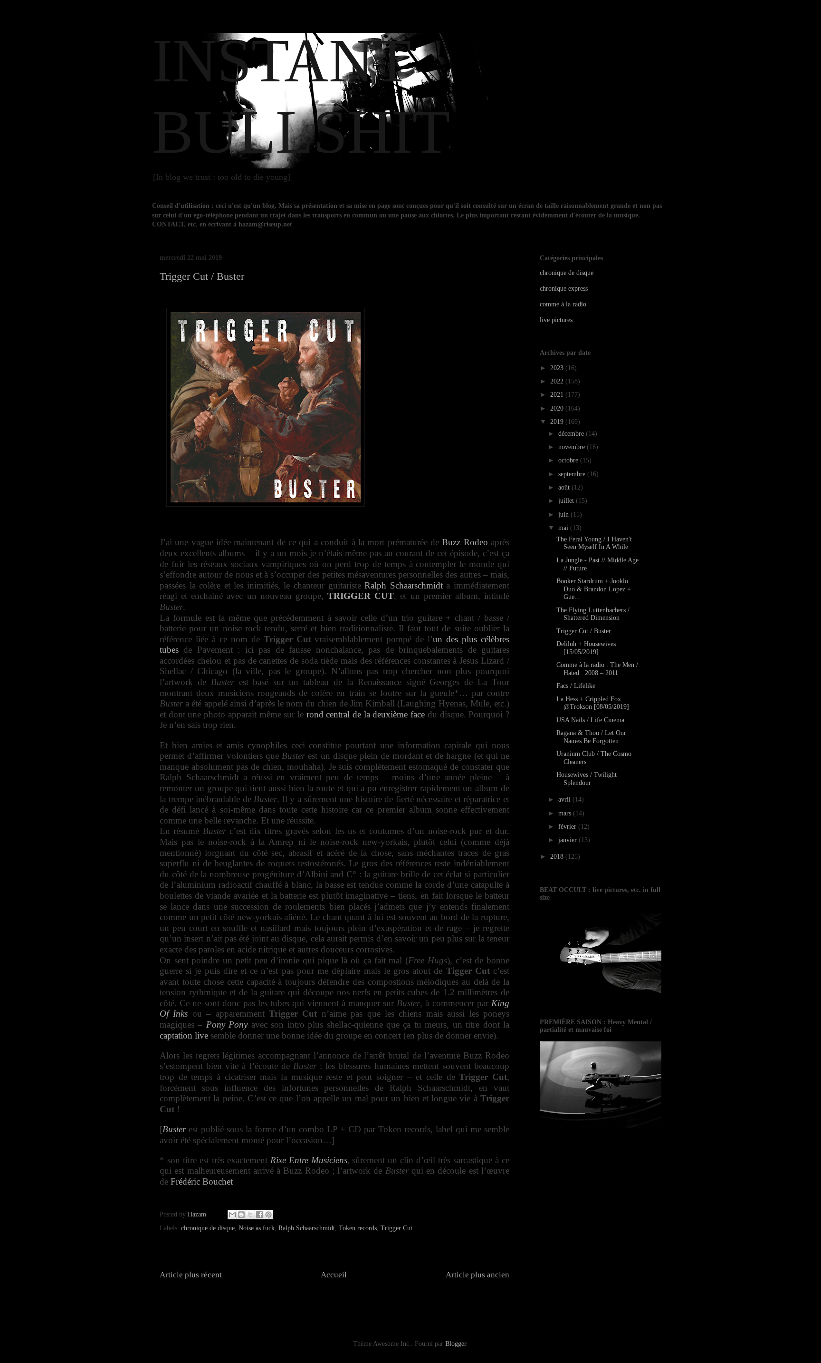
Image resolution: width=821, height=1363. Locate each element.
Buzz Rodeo (464, 542)
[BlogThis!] (241, 1214)
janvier (568, 839)
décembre (572, 433)
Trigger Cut (396, 1228)
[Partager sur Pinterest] (268, 1214)
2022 (557, 381)
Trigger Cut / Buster (583, 631)
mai (564, 527)
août (565, 487)
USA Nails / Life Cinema (590, 720)
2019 (557, 421)
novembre (572, 447)
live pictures (556, 320)
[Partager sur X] (250, 1214)
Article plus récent (191, 1274)
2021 (557, 394)
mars (565, 813)
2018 (557, 856)
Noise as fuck (257, 1228)
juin (564, 514)
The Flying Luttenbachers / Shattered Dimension (593, 614)
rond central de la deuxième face (365, 714)
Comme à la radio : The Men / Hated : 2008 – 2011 (597, 669)
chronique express (564, 288)
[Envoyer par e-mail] (232, 1214)
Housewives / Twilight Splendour (586, 778)
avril (565, 799)
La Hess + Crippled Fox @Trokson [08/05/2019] (592, 703)
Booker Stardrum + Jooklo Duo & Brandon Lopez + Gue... (593, 589)
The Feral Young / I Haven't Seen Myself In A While (594, 543)
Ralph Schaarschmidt (403, 585)
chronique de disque (208, 1228)
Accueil (334, 1274)
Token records (358, 1228)
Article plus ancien (477, 1274)
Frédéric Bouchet (202, 1181)
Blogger (455, 1343)
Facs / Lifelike (575, 685)
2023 (557, 368)
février (568, 826)
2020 (557, 408)
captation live (184, 1035)
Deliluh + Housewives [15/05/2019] (586, 648)
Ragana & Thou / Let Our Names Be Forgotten (591, 737)
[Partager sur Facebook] (259, 1214)
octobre (569, 460)
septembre (572, 474)
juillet (567, 500)
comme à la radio (563, 304)
